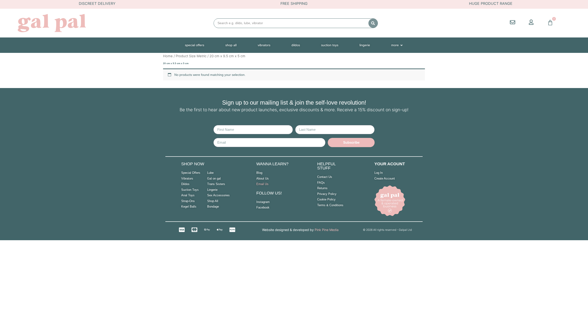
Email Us (262, 184)
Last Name (304, 123)
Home (168, 56)
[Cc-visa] (181, 230)
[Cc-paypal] (232, 230)
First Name (222, 123)
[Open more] (401, 45)
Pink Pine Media (327, 230)
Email (218, 136)
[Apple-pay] (219, 230)
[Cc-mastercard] (194, 230)
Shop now (192, 164)
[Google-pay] (207, 230)
